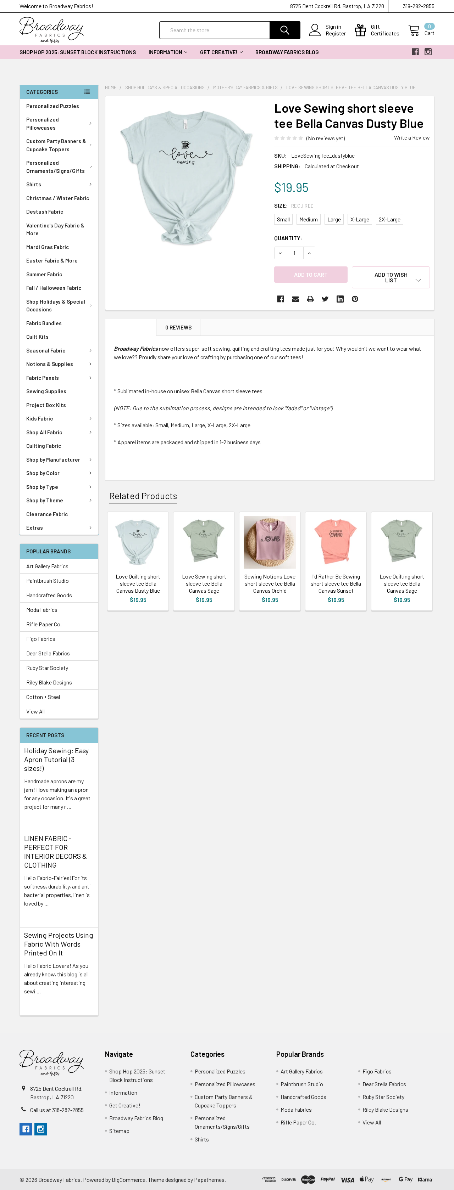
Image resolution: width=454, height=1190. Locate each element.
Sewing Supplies (46, 391)
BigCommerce (128, 1179)
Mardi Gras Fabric (47, 247)
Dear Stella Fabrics (48, 653)
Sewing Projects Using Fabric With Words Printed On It (58, 944)
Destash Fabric (44, 211)
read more (36, 819)
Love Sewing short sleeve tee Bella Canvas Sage (204, 583)
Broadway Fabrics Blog (287, 52)
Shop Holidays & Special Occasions (55, 305)
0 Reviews (178, 327)
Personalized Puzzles (52, 106)
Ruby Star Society (47, 667)
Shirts (33, 184)
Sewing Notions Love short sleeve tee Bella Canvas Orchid (269, 583)
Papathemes (209, 1179)
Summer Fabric (44, 274)
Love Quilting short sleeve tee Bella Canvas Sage (402, 583)
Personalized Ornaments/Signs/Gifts (55, 166)
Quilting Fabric (43, 445)
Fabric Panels (42, 377)
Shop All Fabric (44, 432)
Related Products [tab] (143, 495)
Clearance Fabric (47, 514)
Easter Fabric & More (52, 260)
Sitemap (119, 1130)
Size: (294, 205)
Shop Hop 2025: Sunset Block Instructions (78, 52)
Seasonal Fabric (45, 350)
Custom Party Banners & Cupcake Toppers (56, 145)
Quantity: (288, 238)
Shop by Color (43, 473)
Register (336, 33)
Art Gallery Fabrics (47, 566)
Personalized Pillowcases (42, 123)
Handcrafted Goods (49, 595)
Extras (34, 527)
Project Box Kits (46, 405)
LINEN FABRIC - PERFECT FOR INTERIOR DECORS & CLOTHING (55, 851)
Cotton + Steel (43, 696)
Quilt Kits (37, 336)
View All (35, 711)
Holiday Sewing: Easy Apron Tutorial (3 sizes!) (56, 759)
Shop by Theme (44, 500)
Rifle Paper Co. (44, 624)
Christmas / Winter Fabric (57, 198)
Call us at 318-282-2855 (57, 1109)
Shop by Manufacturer (53, 459)
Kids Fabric (39, 418)
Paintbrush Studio (47, 580)
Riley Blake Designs (49, 682)
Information (165, 52)
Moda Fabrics (41, 609)
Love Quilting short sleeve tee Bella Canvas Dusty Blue (138, 583)
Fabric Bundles (44, 323)
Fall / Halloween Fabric (53, 287)
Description (131, 327)
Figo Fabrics (40, 638)
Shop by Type (42, 487)
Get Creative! (219, 52)
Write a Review (412, 137)
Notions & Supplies (49, 364)
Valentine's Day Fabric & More (55, 229)
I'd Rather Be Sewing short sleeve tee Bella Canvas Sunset (336, 583)
